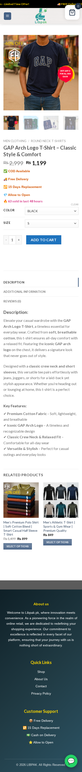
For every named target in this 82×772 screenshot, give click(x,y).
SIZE (6, 223)
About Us (41, 679)
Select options (18, 546)
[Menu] (7, 16)
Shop (41, 672)
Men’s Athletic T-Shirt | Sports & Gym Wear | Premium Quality (59, 526)
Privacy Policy (41, 693)
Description (13, 282)
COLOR (9, 210)
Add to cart (43, 240)
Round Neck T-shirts (48, 141)
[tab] (41, 282)
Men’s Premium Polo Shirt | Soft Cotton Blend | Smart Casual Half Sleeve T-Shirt (21, 528)
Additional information (24, 291)
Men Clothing (14, 141)
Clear (75, 204)
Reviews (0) (12, 301)
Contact (41, 686)
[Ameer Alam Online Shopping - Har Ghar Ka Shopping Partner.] (41, 16)
